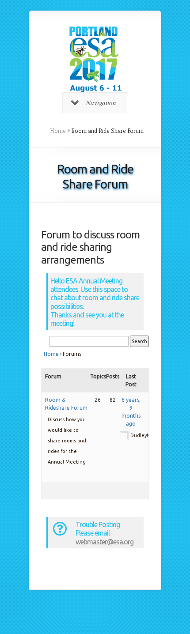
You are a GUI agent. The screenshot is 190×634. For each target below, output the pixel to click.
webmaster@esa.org (104, 542)
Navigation (101, 102)
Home (58, 131)
